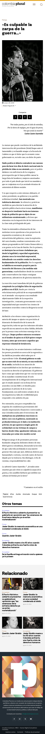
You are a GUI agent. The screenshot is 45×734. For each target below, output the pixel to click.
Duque (34, 494)
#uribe (18, 494)
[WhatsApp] (30, 117)
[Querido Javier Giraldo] (12, 623)
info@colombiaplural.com (30, 714)
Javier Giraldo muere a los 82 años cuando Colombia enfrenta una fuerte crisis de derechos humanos (20, 545)
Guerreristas (7, 497)
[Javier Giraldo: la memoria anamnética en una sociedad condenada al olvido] (33, 584)
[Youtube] (31, 719)
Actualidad (5, 510)
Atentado (26, 494)
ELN (40, 494)
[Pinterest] (25, 117)
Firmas (4, 20)
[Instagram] (20, 719)
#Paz (12, 494)
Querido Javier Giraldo (11, 536)
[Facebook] (15, 117)
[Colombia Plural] (15, 4)
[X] (20, 117)
